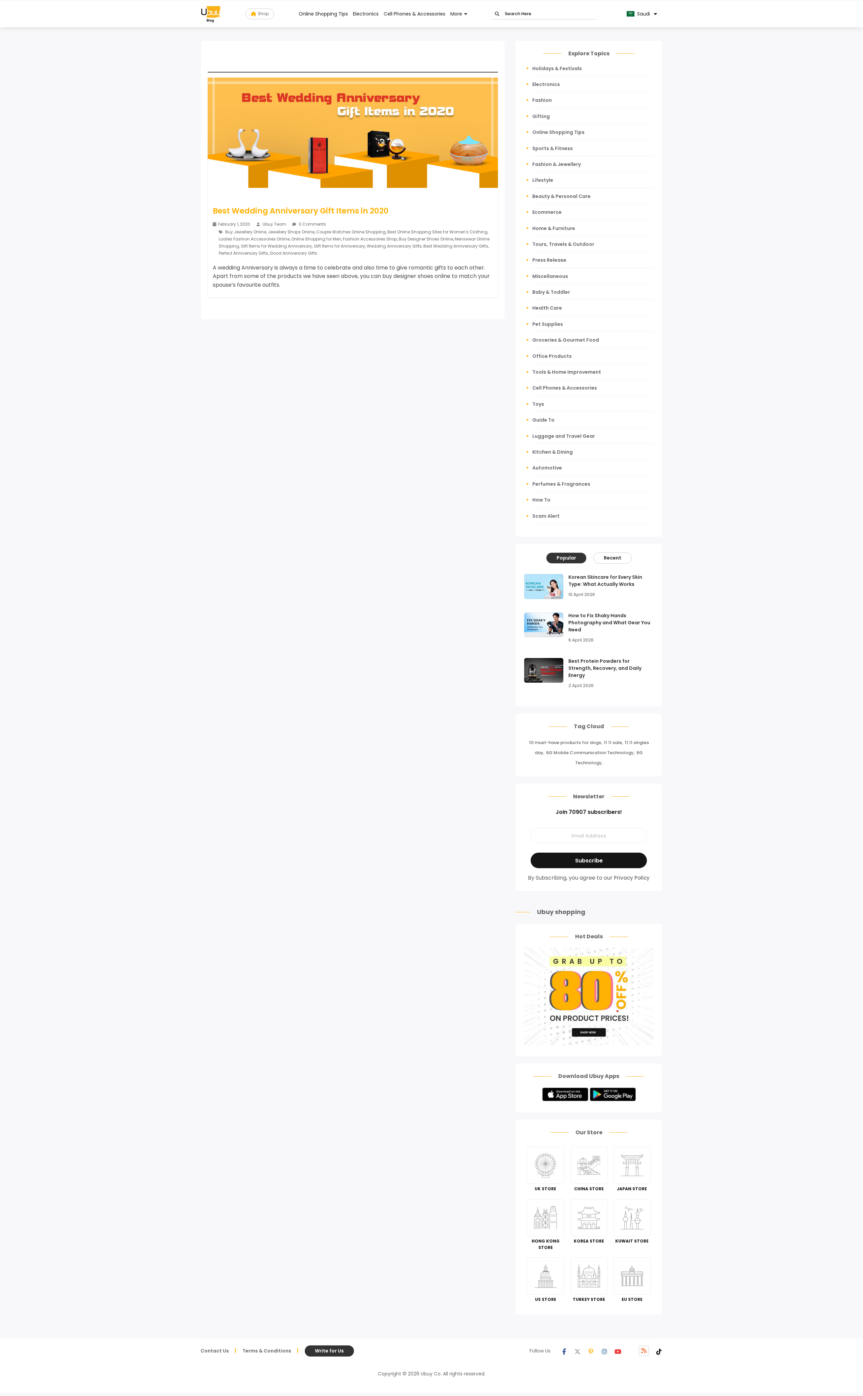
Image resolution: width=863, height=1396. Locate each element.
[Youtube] (618, 1350)
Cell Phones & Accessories (414, 13)
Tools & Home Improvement (566, 372)
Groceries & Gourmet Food (565, 340)
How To (541, 499)
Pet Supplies (547, 324)
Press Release (549, 260)
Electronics (366, 13)
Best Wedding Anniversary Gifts (455, 246)
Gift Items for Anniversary (339, 246)
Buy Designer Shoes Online (426, 239)
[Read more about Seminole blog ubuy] (211, 14)
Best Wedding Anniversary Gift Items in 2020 (301, 211)
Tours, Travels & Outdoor (563, 244)
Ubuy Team (274, 224)
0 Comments (312, 224)
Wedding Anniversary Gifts (394, 246)
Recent (612, 557)
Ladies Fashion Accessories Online (254, 239)
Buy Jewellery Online (245, 232)
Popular (566, 557)
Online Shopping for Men (316, 239)
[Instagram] (604, 1350)
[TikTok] (659, 1350)
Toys (538, 404)
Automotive (547, 467)
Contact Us (215, 1350)
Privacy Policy (632, 877)
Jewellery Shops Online (291, 232)
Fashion (542, 100)
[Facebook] (564, 1350)
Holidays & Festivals (557, 68)
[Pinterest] (591, 1350)
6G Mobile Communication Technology (590, 752)
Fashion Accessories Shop (370, 239)
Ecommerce (547, 212)
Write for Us (329, 1350)
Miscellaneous (550, 276)
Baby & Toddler (551, 292)
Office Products (552, 356)
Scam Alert (546, 516)
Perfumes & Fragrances (561, 484)
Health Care (547, 308)
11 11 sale (613, 742)
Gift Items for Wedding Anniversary (276, 246)
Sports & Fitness (552, 148)
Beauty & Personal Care (561, 196)
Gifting (541, 116)
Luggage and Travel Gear (563, 436)
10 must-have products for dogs (565, 742)
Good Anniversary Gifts (293, 253)
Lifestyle (542, 180)
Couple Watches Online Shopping (351, 232)
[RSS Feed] (644, 1351)
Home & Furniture (553, 228)
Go (497, 14)
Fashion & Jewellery (556, 164)
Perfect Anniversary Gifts (243, 253)
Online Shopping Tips (323, 13)
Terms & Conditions (266, 1350)
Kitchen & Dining (552, 452)
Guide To (543, 420)
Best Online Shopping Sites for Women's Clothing (437, 232)
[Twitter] (577, 1350)
